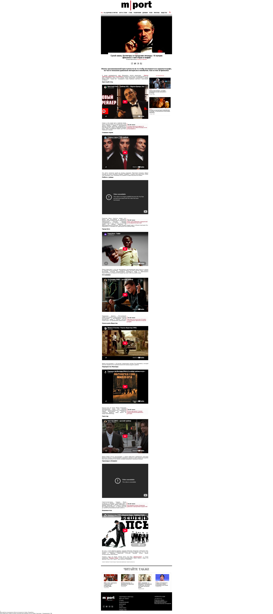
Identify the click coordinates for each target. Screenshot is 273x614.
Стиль (130, 12)
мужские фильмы (121, 562)
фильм (107, 562)
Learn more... (39, 613)
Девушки (145, 12)
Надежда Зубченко (142, 59)
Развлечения (137, 12)
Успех (150, 12)
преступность (131, 562)
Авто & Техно (123, 12)
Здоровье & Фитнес (112, 12)
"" (137, 557)
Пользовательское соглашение (162, 603)
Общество (164, 12)
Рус (102, 12)
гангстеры (113, 562)
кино (103, 562)
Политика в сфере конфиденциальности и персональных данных (160, 601)
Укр (105, 12)
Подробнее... (31, 612)
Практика (157, 12)
